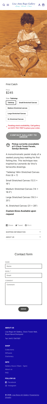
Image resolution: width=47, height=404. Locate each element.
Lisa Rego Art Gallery (20, 395)
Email (8, 271)
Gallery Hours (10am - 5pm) (16, 366)
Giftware (8, 353)
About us (8, 369)
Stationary (9, 356)
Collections (9, 350)
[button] (22, 75)
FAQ (6, 373)
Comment (9, 280)
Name (7, 262)
